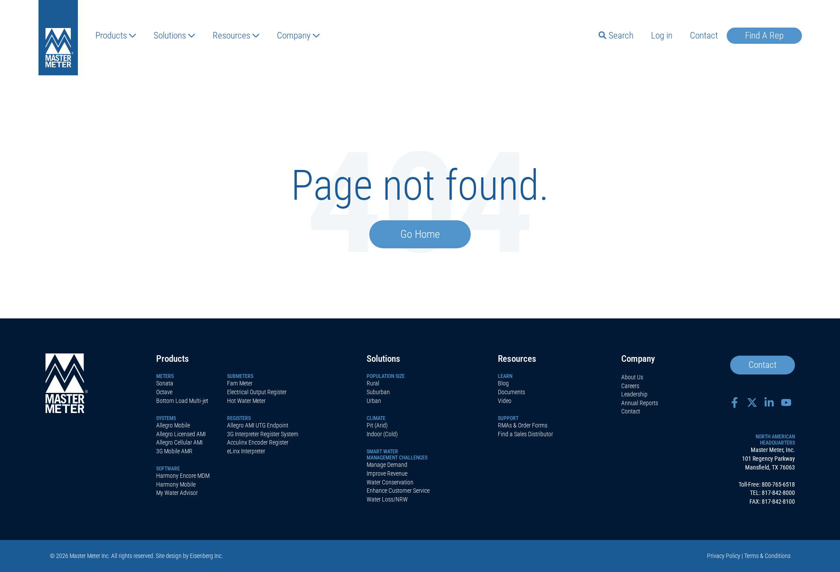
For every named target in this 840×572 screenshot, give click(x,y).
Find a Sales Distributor (525, 434)
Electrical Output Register (257, 391)
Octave (164, 391)
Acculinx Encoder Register (257, 442)
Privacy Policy (723, 555)
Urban (374, 400)
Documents (511, 391)
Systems (166, 418)
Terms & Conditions (767, 555)
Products (111, 35)
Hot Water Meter (246, 400)
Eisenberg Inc (205, 555)
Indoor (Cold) (382, 434)
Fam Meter (239, 383)
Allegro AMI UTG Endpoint (257, 425)
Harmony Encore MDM (183, 475)
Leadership (634, 394)
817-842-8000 (778, 492)
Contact (704, 35)
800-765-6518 (778, 484)
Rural (373, 383)
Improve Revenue (387, 473)
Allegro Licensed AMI (181, 434)
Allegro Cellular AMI (179, 442)
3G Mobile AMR (174, 451)
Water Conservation (390, 482)
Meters (165, 376)
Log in (661, 35)
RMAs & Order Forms (522, 425)
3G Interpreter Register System (262, 434)
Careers (630, 385)
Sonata (164, 383)
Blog (503, 383)
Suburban (378, 391)
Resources (231, 35)
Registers (239, 418)
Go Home (420, 234)
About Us (632, 377)
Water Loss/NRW (387, 499)
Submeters (240, 376)
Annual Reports (639, 402)
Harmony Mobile (176, 484)
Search (621, 35)
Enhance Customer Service (398, 490)
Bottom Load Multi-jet (182, 400)
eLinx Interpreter (246, 451)
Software (168, 469)
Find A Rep (764, 35)
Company (294, 35)
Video (504, 400)
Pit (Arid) (377, 425)
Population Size (386, 376)
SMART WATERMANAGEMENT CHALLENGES (397, 454)
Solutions (170, 35)
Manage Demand (387, 464)
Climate (376, 418)
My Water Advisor (177, 492)
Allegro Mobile (173, 425)
